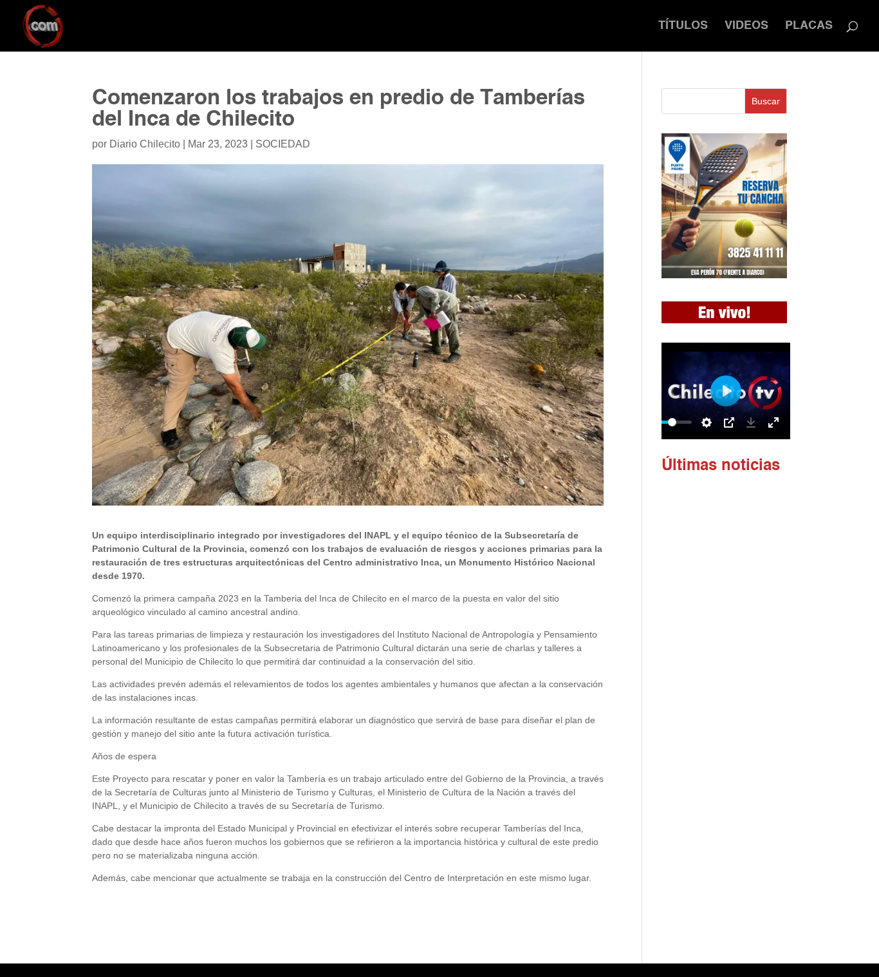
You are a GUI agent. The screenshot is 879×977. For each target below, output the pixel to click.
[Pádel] (724, 275)
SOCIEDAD (282, 143)
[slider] (672, 422)
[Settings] (706, 422)
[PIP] (729, 422)
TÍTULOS (683, 26)
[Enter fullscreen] (773, 422)
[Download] (751, 422)
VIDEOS (746, 26)
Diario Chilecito (144, 143)
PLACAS (809, 26)
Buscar (766, 101)
